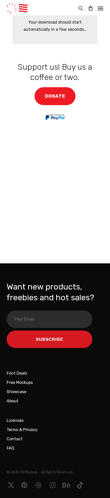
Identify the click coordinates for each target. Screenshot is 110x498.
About (12, 401)
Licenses (15, 420)
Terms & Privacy (22, 429)
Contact (15, 438)
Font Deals (17, 373)
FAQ (10, 448)
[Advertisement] (55, 196)
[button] (100, 8)
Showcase (16, 391)
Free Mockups (20, 382)
